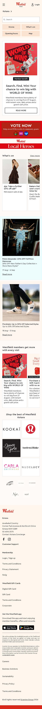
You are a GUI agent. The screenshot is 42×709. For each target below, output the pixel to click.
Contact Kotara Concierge (13, 534)
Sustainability (8, 676)
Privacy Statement (10, 569)
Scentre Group (27, 700)
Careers (5, 661)
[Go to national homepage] (8, 510)
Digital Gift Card (9, 589)
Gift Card (6, 594)
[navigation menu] (5, 4)
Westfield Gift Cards (11, 583)
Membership (7, 553)
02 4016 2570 (8, 532)
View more (35, 156)
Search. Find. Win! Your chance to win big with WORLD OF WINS (13, 384)
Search (9, 19)
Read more (21, 110)
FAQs (4, 575)
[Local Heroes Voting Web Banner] (21, 135)
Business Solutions (10, 669)
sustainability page (8, 655)
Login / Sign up (8, 558)
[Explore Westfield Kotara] (21, 4)
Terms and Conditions (11, 564)
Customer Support (10, 544)
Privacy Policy (8, 684)
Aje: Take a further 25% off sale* (13, 187)
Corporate (7, 606)
